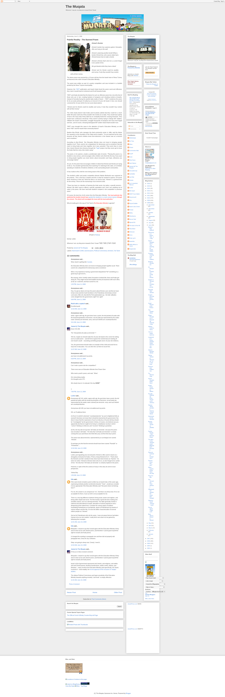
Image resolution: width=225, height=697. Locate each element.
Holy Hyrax (132, 160)
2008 (148, 202)
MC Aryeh (132, 191)
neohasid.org (153, 100)
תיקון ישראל (132, 238)
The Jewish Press (134, 97)
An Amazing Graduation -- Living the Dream (151, 272)
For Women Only (151, 375)
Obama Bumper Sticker (151, 351)
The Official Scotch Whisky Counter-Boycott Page (82, 615)
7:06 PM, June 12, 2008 (78, 391)
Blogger (128, 693)
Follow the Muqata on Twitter (152, 84)
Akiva (130, 144)
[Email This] (96, 248)
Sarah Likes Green (134, 206)
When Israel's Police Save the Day (151, 470)
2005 (148, 543)
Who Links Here (149, 598)
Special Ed (132, 222)
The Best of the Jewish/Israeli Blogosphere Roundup (151, 445)
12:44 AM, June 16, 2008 (78, 545)
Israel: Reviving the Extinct (151, 305)
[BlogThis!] (97, 248)
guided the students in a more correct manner (103, 197)
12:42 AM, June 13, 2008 (78, 448)
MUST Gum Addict (134, 194)
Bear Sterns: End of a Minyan (151, 517)
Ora (130, 200)
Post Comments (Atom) (99, 599)
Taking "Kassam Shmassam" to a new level (151, 360)
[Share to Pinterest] (102, 248)
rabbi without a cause (133, 245)
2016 (148, 183)
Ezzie (130, 157)
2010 (148, 198)
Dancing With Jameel (151, 291)
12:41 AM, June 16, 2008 (78, 522)
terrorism (110, 250)
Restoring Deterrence (134, 259)
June (150, 225)
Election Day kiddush (151, 228)
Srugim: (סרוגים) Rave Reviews (151, 297)
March (150, 528)
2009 (148, 200)
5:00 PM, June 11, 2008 (78, 299)
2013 (148, 190)
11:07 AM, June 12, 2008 (78, 349)
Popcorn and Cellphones (151, 369)
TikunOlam (132, 228)
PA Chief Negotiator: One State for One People (150, 114)
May (150, 523)
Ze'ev (130, 235)
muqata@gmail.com (150, 163)
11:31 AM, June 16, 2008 (78, 580)
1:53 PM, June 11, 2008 (78, 284)
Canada (89, 262)
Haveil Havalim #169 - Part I (151, 381)
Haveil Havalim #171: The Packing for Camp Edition (151, 246)
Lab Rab (131, 177)
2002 (148, 548)
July (150, 222)
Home (95, 592)
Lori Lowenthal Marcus (133, 184)
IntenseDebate (148, 126)
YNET (78, 89)
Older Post (118, 592)
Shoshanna (132, 216)
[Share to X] (99, 248)
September (152, 216)
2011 (148, 195)
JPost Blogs (133, 264)
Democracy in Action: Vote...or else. (151, 235)
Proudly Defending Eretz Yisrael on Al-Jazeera (151, 398)
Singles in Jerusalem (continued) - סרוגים (151, 283)
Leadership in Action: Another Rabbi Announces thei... (151, 342)
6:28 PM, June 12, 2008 (78, 358)
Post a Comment (74, 584)
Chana (131, 147)
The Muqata (75, 6)
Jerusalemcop (133, 170)
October (151, 212)
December (151, 205)
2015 (148, 186)
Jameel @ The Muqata (78, 326)
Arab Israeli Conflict (78, 250)
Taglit (98, 148)
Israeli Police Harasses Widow (151, 388)
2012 (148, 193)
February (151, 530)
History (97, 235)
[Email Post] (92, 248)
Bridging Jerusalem (151, 263)
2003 (148, 545)
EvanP (131, 153)
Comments (133, 129)
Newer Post (71, 592)
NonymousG (132, 197)
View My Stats (69, 686)
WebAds (136, 75)
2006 (148, 541)
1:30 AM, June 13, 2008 (78, 475)
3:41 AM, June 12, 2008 (78, 322)
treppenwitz (132, 249)
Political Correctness (100, 250)
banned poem (89, 250)
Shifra (131, 213)
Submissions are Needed (151, 418)
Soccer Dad (132, 219)
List (146, 593)
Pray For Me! (150, 476)
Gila (72, 479)
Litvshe (131, 180)
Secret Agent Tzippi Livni (150, 509)
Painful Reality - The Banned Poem (151, 434)
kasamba (131, 241)
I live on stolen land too (151, 333)
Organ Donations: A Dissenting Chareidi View (151, 320)
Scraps (131, 209)
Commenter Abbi (134, 150)
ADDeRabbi (132, 138)
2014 (148, 188)
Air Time (131, 141)
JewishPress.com (132, 604)
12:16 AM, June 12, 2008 (78, 309)
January (151, 534)
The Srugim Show (151, 311)
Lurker (73, 396)
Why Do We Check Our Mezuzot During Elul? (134, 101)
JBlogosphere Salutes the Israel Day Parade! (151, 494)
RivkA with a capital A (78, 303)
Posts (131, 126)
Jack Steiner (132, 163)
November (151, 208)
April (150, 525)
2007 (148, 538)
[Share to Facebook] (101, 248)
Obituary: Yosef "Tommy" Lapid (151, 503)
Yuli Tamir (117, 250)
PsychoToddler (133, 203)
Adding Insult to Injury (151, 328)
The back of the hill (134, 225)
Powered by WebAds (134, 67)
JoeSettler (132, 174)
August (151, 220)
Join (146, 596)
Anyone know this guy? (150, 463)
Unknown (132, 232)
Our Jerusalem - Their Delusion (151, 483)
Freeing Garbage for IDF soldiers (151, 256)
